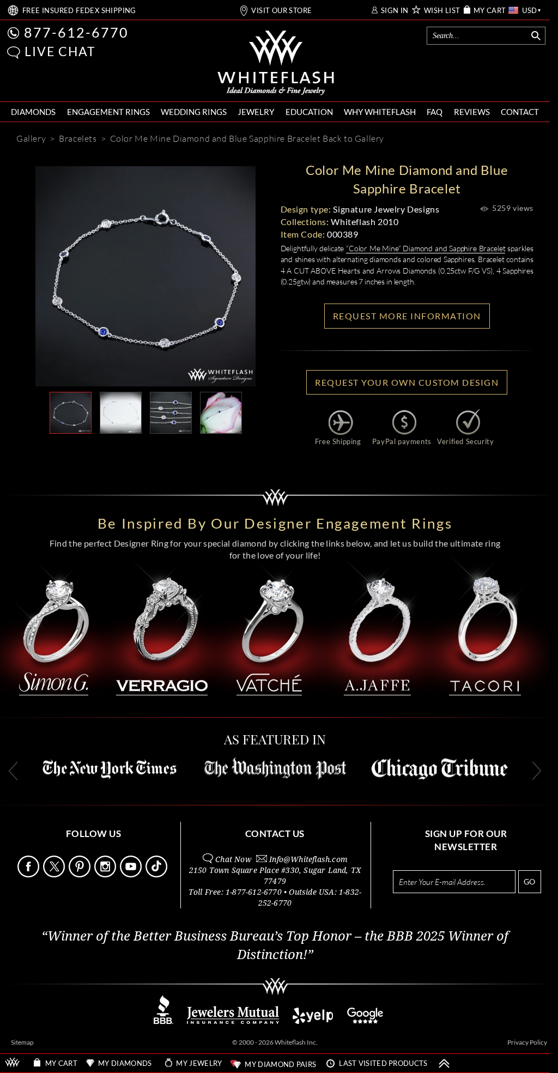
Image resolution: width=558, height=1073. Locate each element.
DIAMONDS (33, 112)
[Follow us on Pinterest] (81, 874)
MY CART (490, 11)
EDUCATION (309, 112)
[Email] (96, 451)
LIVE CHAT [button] (60, 51)
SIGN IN (395, 11)
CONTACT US (275, 833)
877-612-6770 (76, 32)
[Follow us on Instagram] (106, 874)
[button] (13, 52)
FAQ (434, 112)
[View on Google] (366, 1021)
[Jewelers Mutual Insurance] (233, 1021)
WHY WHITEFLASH (380, 112)
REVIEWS (472, 112)
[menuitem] (33, 112)
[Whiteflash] (275, 63)
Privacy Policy (527, 1042)
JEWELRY (256, 112)
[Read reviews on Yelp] (313, 1021)
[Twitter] (196, 451)
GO (529, 881)
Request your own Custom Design (407, 382)
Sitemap (22, 1042)
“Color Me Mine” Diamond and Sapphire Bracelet (425, 248)
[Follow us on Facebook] (29, 874)
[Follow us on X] (55, 874)
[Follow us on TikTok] (157, 874)
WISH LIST (442, 11)
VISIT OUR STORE (281, 11)
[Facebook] (164, 451)
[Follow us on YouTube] (132, 874)
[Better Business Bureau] (163, 1021)
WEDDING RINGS (194, 112)
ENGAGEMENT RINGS (108, 112)
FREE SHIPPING (79, 11)
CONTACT (520, 112)
